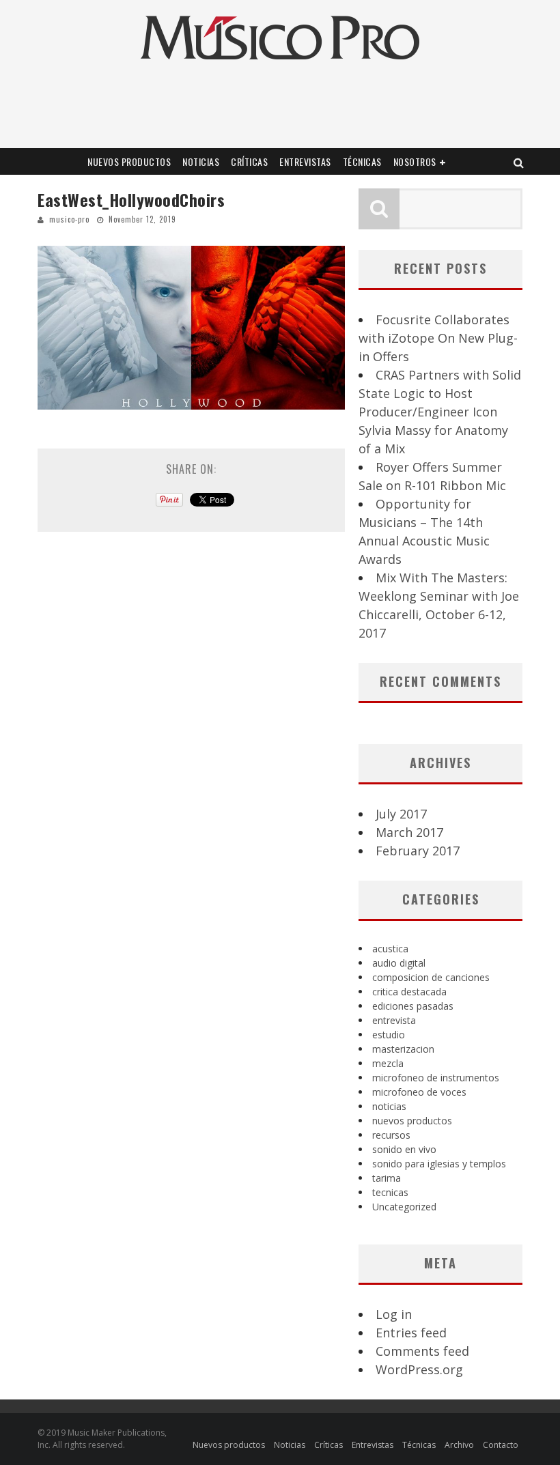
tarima (386, 1177)
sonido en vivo (404, 1149)
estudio (388, 1034)
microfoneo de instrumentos (435, 1077)
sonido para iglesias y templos (439, 1163)
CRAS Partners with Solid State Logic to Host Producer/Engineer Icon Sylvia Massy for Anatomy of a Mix (440, 412)
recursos (391, 1134)
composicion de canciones (431, 977)
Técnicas (362, 161)
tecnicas (390, 1192)
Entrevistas (305, 161)
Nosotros (414, 161)
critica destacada (409, 991)
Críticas (249, 161)
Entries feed (411, 1332)
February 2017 (418, 850)
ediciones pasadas (412, 1005)
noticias (389, 1106)
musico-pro (69, 219)
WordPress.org (419, 1369)
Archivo (459, 1445)
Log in (394, 1314)
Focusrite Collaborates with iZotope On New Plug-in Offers (438, 338)
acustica (390, 948)
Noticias (200, 161)
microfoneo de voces (419, 1091)
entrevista (394, 1020)
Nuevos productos (129, 161)
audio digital (398, 962)
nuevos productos (412, 1120)
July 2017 (401, 814)
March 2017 (409, 832)
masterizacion (403, 1048)
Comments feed (422, 1351)
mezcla (388, 1063)
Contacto (500, 1445)
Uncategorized (404, 1206)
